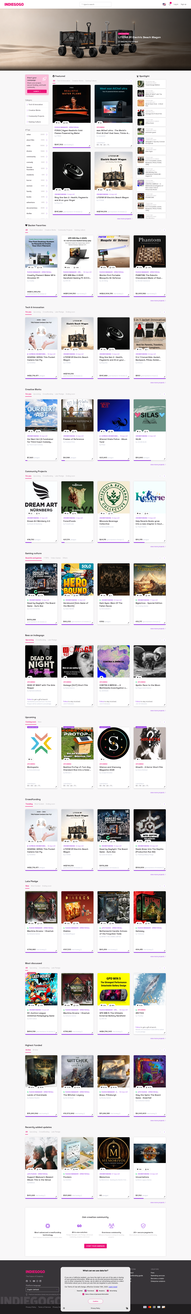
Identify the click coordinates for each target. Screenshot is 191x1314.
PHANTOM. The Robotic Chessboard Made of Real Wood (148, 278)
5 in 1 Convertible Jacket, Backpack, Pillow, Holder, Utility (148, 360)
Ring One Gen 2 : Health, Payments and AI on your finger (111, 360)
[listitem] (37, 134)
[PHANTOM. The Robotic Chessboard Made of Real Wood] (150, 251)
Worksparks (33, 767)
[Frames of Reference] (77, 415)
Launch (36, 91)
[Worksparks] (41, 743)
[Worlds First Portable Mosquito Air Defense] (113, 251)
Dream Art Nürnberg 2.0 (38, 521)
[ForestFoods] (77, 497)
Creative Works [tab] (77, 81)
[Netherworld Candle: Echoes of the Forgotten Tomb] (113, 907)
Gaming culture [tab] (79, 230)
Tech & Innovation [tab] (63, 81)
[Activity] (169, 4)
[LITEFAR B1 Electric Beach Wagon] (114, 171)
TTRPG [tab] (46, 558)
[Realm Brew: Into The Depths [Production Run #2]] (150, 825)
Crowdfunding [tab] (48, 312)
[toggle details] (90, 147)
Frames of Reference (73, 439)
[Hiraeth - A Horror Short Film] (150, 743)
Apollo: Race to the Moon (148, 685)
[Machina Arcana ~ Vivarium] (41, 907)
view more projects (124, 219)
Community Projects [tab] (65, 230)
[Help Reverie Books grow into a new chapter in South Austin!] (150, 497)
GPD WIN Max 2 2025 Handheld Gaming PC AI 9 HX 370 (77, 278)
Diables (67, 931)
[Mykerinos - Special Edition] (150, 579)
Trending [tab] (29, 804)
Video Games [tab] (56, 558)
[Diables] (77, 907)
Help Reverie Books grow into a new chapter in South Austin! (149, 524)
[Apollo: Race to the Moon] (150, 661)
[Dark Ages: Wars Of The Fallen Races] (113, 579)
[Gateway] (150, 907)
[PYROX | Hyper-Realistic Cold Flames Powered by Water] (72, 104)
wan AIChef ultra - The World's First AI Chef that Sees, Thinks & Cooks (112, 133)
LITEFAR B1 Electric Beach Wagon (113, 197)
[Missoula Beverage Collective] (113, 497)
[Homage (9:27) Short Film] (77, 661)
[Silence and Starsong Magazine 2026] (113, 743)
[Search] (82, 4)
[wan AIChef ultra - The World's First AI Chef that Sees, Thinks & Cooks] (114, 104)
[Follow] (65, 677)
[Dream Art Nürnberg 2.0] (41, 497)
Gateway (140, 931)
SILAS (138, 439)
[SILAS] (150, 415)
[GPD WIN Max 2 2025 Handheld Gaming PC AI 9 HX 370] (77, 251)
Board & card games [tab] (34, 558)
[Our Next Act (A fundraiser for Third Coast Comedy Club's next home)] (41, 415)
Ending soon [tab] (70, 312)
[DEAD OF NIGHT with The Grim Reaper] (41, 661)
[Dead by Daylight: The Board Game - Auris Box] (41, 579)
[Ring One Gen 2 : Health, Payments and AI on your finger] (72, 171)
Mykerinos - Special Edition (149, 603)
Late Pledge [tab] (59, 312)
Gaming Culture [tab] (90, 81)
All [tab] (54, 81)
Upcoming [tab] (37, 312)
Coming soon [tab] (31, 722)
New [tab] (39, 722)
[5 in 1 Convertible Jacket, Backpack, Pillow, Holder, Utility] (150, 333)
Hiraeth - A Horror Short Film (149, 767)
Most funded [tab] (39, 804)
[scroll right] (131, 81)
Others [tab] (65, 558)
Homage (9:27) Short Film (75, 685)
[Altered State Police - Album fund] (113, 415)
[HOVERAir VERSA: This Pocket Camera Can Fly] (41, 333)
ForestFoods (69, 521)
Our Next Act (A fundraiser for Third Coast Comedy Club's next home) (40, 442)
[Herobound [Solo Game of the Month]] (77, 579)
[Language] (164, 4)
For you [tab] (28, 312)
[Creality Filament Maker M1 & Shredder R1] (41, 251)
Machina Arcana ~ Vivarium (40, 931)
